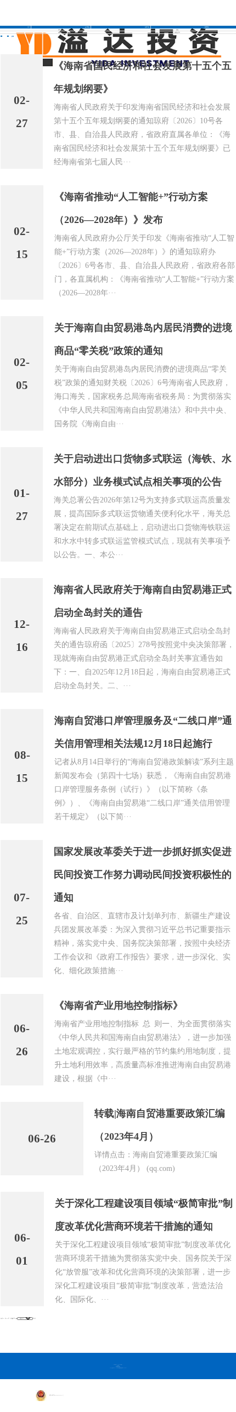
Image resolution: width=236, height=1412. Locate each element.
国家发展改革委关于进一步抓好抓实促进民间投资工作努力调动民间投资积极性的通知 (143, 874)
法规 (177, 29)
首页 (28, 26)
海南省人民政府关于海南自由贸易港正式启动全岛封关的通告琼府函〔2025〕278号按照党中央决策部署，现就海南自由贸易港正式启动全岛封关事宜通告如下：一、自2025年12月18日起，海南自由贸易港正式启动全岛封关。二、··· (144, 658)
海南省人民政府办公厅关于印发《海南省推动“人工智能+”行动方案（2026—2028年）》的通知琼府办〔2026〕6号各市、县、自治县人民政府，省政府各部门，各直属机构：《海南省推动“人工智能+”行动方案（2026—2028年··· (144, 265)
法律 (59, 29)
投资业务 (147, 26)
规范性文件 (177, 32)
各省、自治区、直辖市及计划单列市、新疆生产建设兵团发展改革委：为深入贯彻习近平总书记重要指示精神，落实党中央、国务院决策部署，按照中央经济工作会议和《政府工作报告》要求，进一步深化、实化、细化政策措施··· (142, 943)
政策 (59, 32)
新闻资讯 (207, 26)
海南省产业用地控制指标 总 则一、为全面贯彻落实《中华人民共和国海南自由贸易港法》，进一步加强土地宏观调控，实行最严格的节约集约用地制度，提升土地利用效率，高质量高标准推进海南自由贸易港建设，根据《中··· (142, 1051)
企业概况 (87, 26)
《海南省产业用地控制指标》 (118, 1005)
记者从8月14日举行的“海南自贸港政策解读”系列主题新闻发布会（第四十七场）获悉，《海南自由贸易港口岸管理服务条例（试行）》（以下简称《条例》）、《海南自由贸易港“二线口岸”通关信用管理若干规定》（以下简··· (144, 789)
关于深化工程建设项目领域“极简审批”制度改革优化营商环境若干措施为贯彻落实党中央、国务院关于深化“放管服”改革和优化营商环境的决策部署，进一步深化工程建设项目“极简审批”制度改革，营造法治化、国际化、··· (143, 1272)
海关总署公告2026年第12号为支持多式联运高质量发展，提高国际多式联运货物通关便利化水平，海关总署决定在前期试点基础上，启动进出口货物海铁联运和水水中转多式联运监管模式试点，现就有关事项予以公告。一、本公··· (142, 527)
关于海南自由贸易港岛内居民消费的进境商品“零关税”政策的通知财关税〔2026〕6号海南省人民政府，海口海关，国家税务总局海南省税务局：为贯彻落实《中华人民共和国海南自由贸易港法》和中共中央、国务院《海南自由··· (142, 396)
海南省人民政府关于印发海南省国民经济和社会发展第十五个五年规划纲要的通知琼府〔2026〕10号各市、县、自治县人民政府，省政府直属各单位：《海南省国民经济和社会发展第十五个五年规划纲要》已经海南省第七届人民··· (142, 134)
